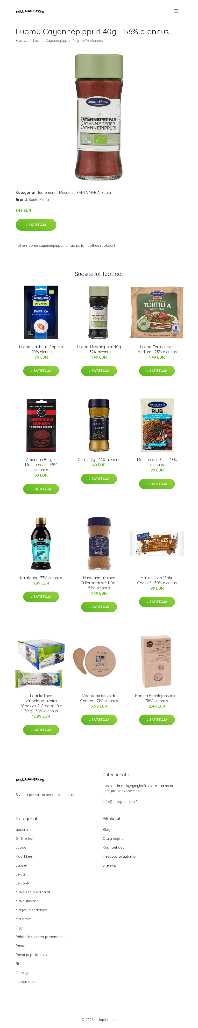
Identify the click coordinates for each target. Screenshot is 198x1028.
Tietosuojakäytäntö (119, 856)
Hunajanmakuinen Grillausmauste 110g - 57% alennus (99, 582)
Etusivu (21, 40)
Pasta (20, 945)
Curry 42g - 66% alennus (99, 459)
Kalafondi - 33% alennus (41, 577)
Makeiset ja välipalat (33, 892)
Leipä (20, 874)
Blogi (107, 829)
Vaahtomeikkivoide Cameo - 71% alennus (99, 698)
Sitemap (109, 865)
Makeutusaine (27, 901)
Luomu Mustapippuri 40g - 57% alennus (99, 349)
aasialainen (25, 829)
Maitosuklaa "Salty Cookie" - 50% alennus (157, 580)
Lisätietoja (36, 225)
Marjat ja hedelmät (31, 910)
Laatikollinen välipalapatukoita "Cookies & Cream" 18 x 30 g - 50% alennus (41, 703)
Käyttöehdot (113, 847)
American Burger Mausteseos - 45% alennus (41, 464)
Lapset (21, 865)
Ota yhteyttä (113, 838)
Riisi (19, 963)
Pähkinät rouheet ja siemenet (40, 936)
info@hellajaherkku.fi (120, 801)
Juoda (21, 847)
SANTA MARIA (88, 192)
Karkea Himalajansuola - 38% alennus (157, 698)
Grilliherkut (24, 838)
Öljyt (19, 928)
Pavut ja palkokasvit (33, 954)
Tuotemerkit (47, 192)
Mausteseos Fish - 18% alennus (157, 462)
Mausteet (67, 192)
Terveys (22, 972)
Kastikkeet (25, 856)
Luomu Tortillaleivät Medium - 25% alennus (157, 349)
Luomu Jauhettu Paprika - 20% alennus (41, 349)
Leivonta (23, 883)
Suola (106, 192)
